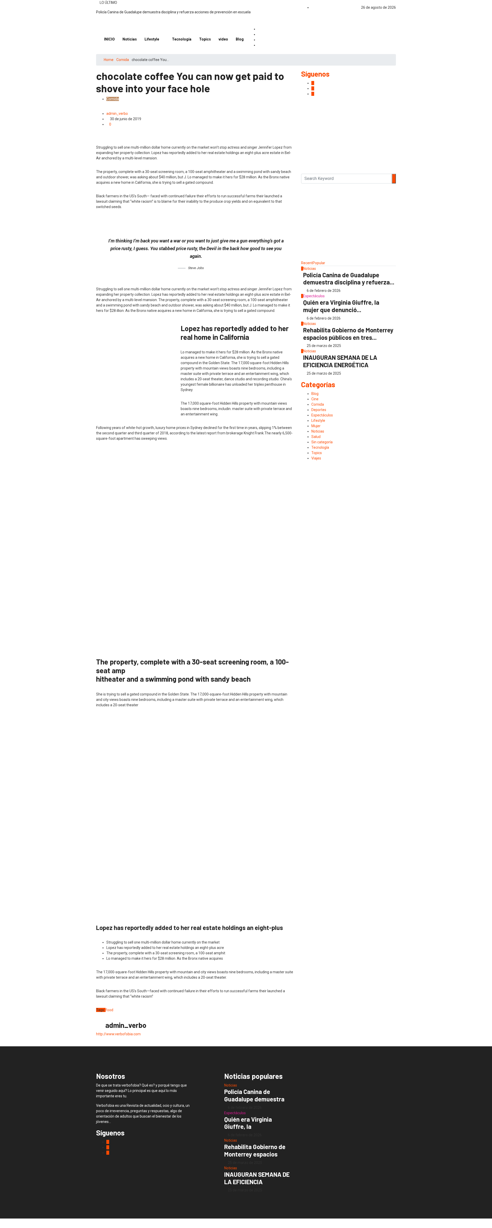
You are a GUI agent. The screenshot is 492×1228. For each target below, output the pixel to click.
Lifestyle (152, 39)
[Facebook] (259, 29)
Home (109, 60)
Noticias (129, 39)
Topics (205, 39)
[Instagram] (259, 40)
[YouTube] (259, 34)
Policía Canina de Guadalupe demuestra (254, 1095)
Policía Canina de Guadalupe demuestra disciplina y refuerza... (348, 278)
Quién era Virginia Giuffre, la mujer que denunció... (341, 306)
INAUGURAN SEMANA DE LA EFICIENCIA (257, 1178)
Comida (122, 60)
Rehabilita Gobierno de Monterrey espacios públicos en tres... (348, 333)
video (223, 39)
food (109, 1010)
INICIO (109, 39)
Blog (240, 39)
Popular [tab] (319, 263)
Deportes (318, 410)
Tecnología (181, 39)
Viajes (316, 458)
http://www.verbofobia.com (118, 1034)
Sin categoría (322, 442)
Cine (315, 399)
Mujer (316, 426)
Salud (316, 437)
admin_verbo (117, 113)
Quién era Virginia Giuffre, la (248, 1123)
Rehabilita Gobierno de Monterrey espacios (254, 1150)
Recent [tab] (307, 263)
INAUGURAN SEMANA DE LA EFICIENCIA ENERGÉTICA (340, 361)
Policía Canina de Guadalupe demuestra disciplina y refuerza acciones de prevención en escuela (173, 12)
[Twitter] (259, 45)
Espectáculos (314, 296)
